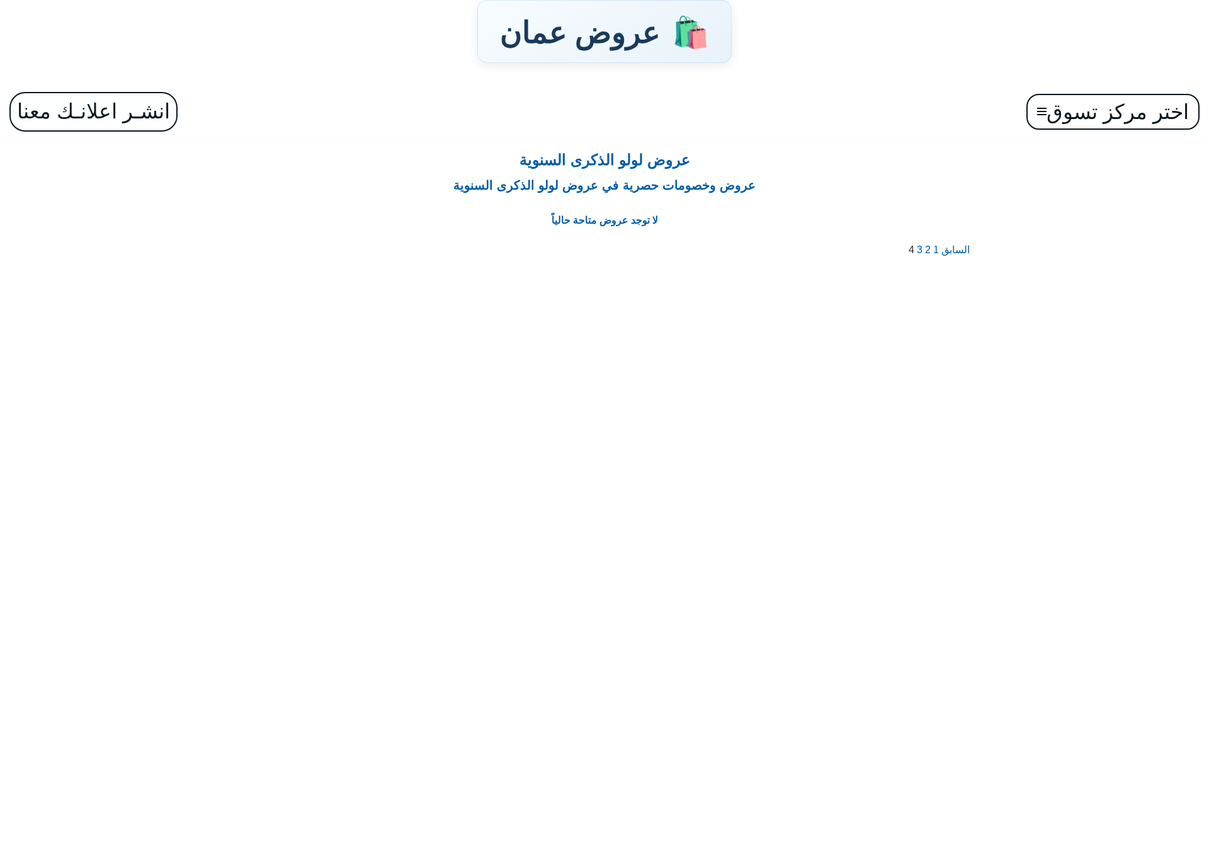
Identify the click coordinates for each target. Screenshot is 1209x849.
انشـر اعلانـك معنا (93, 111)
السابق (955, 249)
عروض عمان (604, 31)
